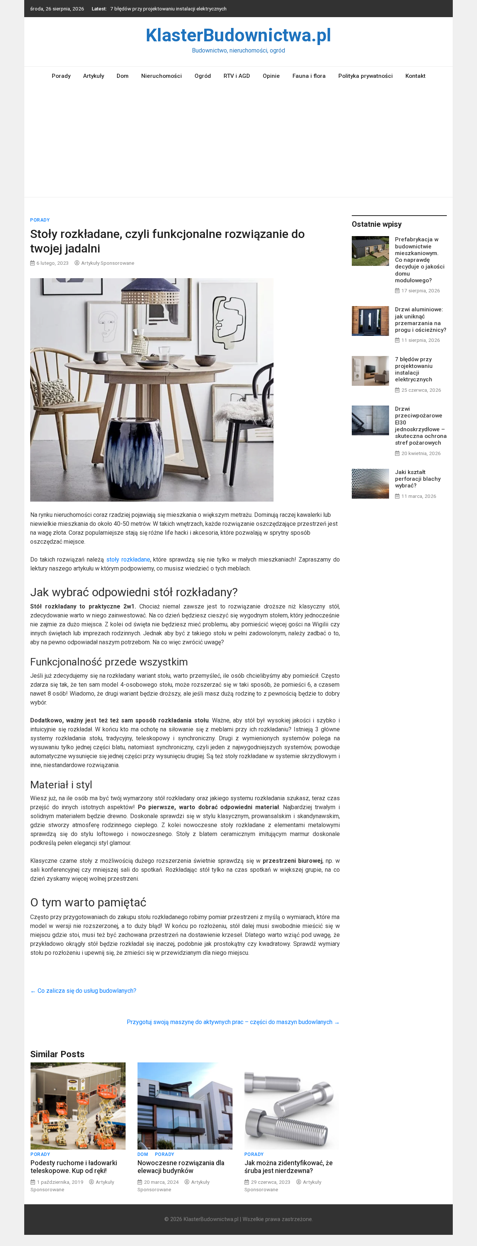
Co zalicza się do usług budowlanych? (83, 990)
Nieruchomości (161, 76)
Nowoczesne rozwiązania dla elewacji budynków (181, 1167)
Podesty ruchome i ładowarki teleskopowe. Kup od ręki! (74, 1167)
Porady (61, 76)
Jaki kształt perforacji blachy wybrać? (417, 479)
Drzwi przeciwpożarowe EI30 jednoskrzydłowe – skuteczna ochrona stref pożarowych (421, 426)
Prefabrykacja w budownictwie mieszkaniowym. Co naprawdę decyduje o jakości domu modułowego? (420, 259)
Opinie (271, 76)
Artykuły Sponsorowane (107, 263)
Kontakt (415, 76)
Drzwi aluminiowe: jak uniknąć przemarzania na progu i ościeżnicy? (420, 319)
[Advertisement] (238, 141)
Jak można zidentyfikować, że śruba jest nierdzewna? (288, 1167)
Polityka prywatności (365, 76)
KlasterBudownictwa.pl (238, 35)
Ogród (203, 76)
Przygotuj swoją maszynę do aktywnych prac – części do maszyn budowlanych (233, 1022)
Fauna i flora (309, 76)
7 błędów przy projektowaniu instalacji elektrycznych (168, 9)
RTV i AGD (237, 76)
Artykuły (93, 76)
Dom (123, 76)
